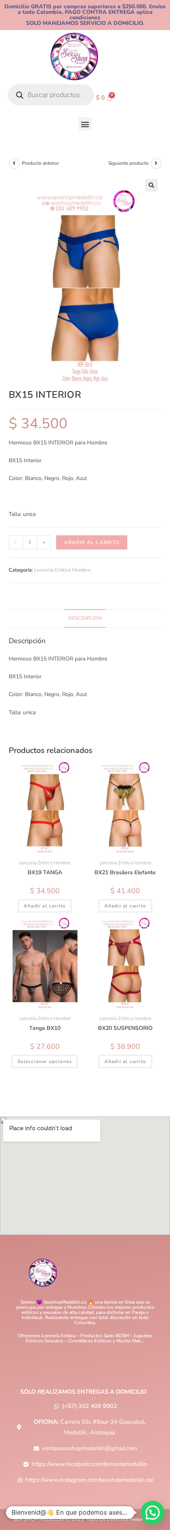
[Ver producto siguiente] (156, 163)
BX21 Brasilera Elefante (125, 872)
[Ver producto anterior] (14, 163)
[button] (85, 123)
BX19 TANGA (45, 872)
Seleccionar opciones (44, 1061)
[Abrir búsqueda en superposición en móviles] (51, 94)
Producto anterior (40, 163)
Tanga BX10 (44, 1028)
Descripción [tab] (85, 618)
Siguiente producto (128, 163)
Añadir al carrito (91, 542)
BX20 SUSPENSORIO (125, 1028)
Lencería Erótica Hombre (62, 570)
